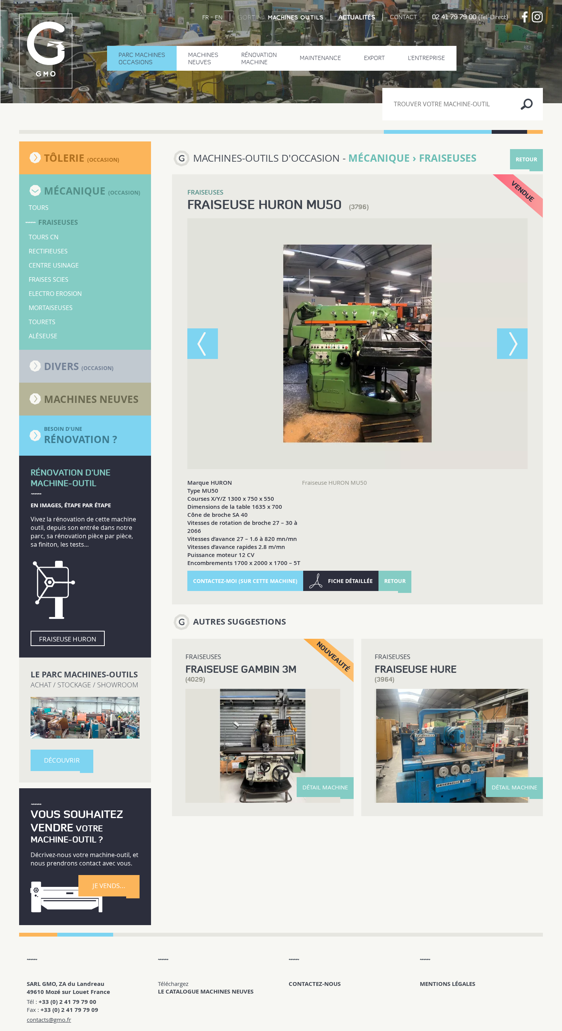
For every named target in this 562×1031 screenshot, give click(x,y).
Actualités (356, 17)
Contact (403, 17)
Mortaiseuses (51, 308)
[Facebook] (524, 17)
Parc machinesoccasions (142, 58)
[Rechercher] (526, 104)
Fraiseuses (58, 222)
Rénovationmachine (259, 58)
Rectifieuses (48, 251)
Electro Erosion (55, 293)
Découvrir (62, 760)
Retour (526, 159)
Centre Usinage (54, 265)
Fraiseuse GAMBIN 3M (241, 669)
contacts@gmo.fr (49, 1019)
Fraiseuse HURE (415, 669)
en (219, 17)
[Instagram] (537, 17)
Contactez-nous (315, 984)
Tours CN (43, 237)
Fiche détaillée (350, 581)
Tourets (42, 322)
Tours (39, 207)
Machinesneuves (203, 58)
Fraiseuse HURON (67, 639)
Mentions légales (447, 984)
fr (205, 17)
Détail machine (325, 787)
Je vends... (109, 885)
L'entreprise (426, 58)
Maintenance (320, 58)
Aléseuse (43, 336)
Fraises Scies (48, 279)
